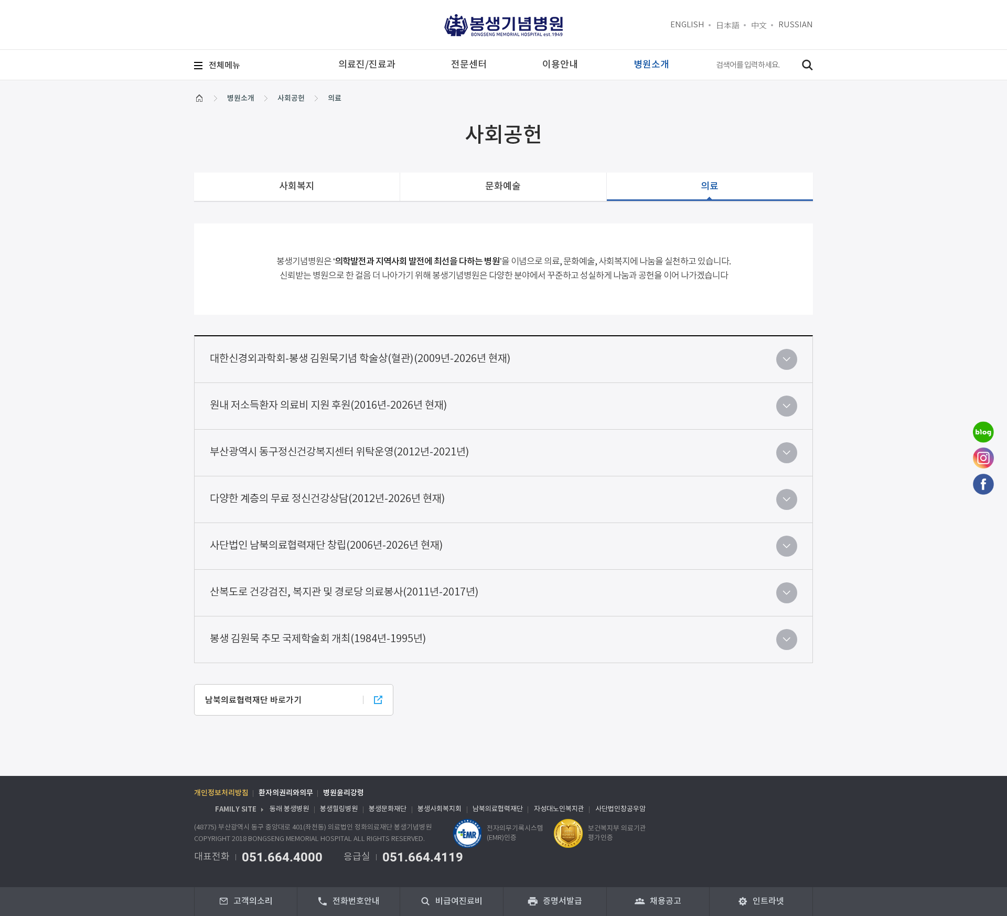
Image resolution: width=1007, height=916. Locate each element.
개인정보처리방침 (221, 793)
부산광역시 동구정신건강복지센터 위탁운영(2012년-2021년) (339, 452)
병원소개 (240, 98)
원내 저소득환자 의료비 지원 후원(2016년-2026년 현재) (328, 406)
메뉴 (224, 65)
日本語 (728, 24)
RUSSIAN (795, 24)
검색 (807, 64)
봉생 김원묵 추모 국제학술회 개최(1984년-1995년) (318, 639)
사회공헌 (291, 98)
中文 (759, 24)
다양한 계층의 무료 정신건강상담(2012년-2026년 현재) (327, 499)
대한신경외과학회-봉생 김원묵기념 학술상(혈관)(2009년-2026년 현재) (360, 359)
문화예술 (503, 186)
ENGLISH (687, 24)
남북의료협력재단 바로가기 (253, 700)
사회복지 (297, 186)
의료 (334, 98)
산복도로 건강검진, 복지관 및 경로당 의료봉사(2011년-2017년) (344, 593)
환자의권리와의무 (286, 793)
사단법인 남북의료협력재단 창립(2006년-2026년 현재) (326, 546)
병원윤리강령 (343, 793)
